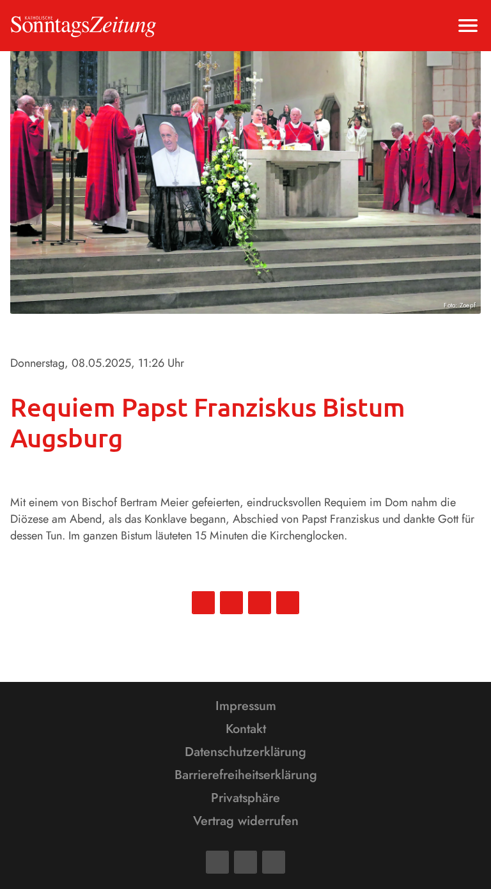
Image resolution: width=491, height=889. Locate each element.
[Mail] (245, 862)
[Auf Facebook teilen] (203, 602)
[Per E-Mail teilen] (287, 602)
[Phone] (273, 862)
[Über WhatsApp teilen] (259, 602)
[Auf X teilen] (231, 602)
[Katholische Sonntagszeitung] (83, 25)
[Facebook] (217, 862)
